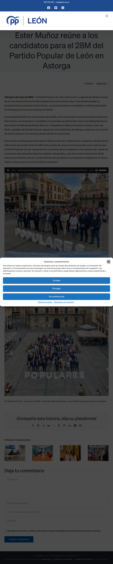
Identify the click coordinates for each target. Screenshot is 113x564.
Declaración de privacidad (64, 302)
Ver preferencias (56, 296)
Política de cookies (45, 302)
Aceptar (56, 280)
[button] (108, 261)
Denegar (56, 288)
